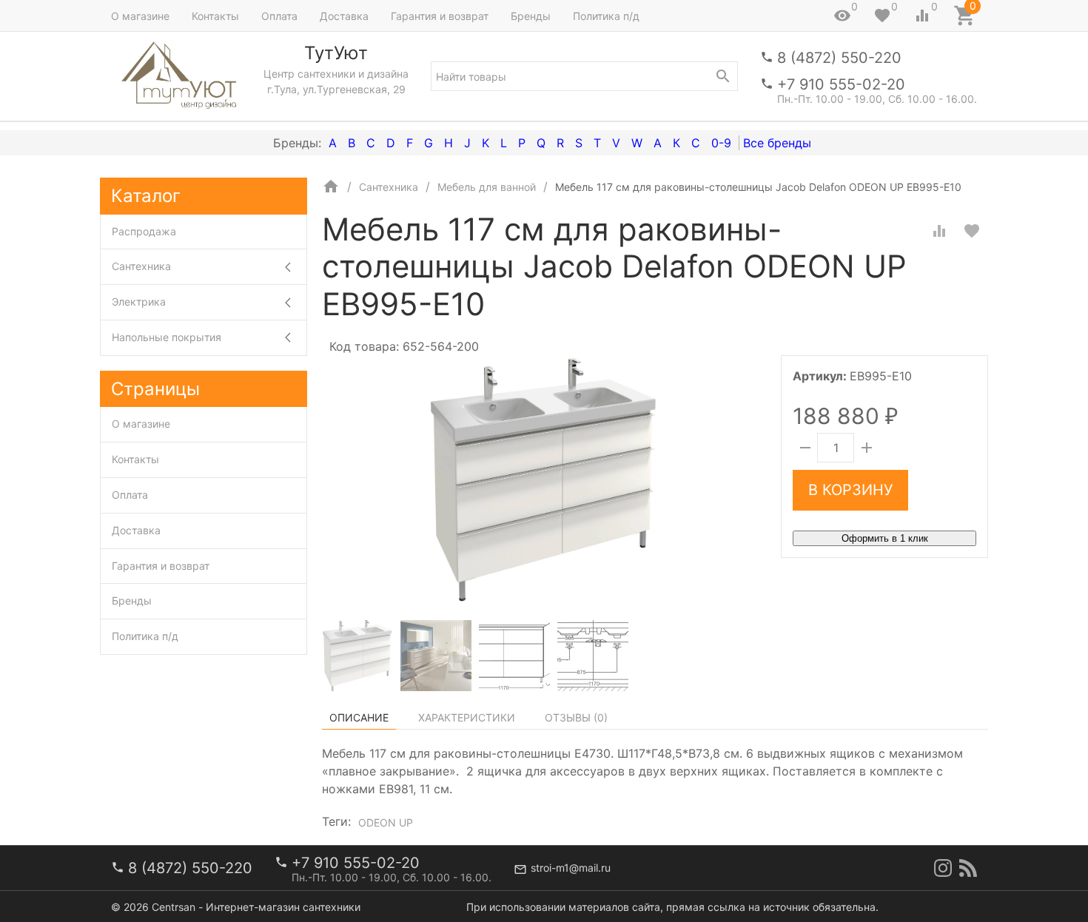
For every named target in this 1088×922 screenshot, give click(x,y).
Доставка (344, 16)
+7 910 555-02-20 (841, 84)
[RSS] (968, 868)
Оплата (279, 16)
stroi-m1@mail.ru (571, 867)
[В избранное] (972, 230)
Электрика (139, 301)
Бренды (531, 16)
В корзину (850, 490)
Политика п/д (606, 16)
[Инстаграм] (943, 868)
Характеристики (466, 717)
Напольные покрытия (166, 337)
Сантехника (141, 266)
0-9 (721, 142)
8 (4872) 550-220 (839, 58)
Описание (359, 717)
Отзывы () (576, 717)
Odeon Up (385, 822)
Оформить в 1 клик (885, 538)
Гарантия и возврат (439, 16)
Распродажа (144, 231)
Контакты (215, 16)
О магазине (140, 16)
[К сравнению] (939, 230)
